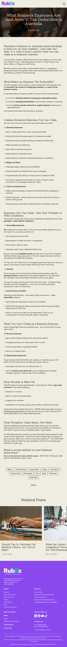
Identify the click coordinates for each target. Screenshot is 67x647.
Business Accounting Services (44, 595)
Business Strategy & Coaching (44, 600)
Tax (37, 473)
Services (37, 589)
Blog (44, 473)
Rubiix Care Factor (10, 595)
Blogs (6, 619)
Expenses (33, 477)
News (10, 469)
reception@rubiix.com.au (42, 630)
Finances (53, 473)
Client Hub (8, 628)
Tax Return (55, 469)
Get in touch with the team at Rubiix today (21, 456)
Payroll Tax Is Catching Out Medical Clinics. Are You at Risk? (19, 547)
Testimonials (8, 602)
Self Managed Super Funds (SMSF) (45, 602)
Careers (6, 600)
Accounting (15, 473)
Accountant (34, 469)
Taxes (45, 469)
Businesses (27, 473)
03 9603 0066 (41, 625)
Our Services (38, 592)
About (6, 589)
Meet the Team (9, 597)
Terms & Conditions (10, 607)
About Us (7, 592)
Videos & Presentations (11, 621)
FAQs (5, 605)
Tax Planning (20, 469)
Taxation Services (40, 597)
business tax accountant (14, 411)
